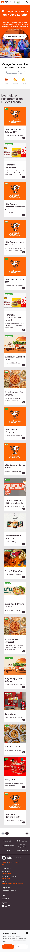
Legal (8, 850)
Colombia (4, 862)
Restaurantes (8, 841)
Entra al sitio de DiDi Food (15, 36)
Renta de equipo (22, 850)
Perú (3, 864)
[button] (15, 36)
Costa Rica (10, 862)
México (16, 862)
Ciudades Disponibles (22, 846)
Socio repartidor (22, 841)
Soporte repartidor (8, 846)
